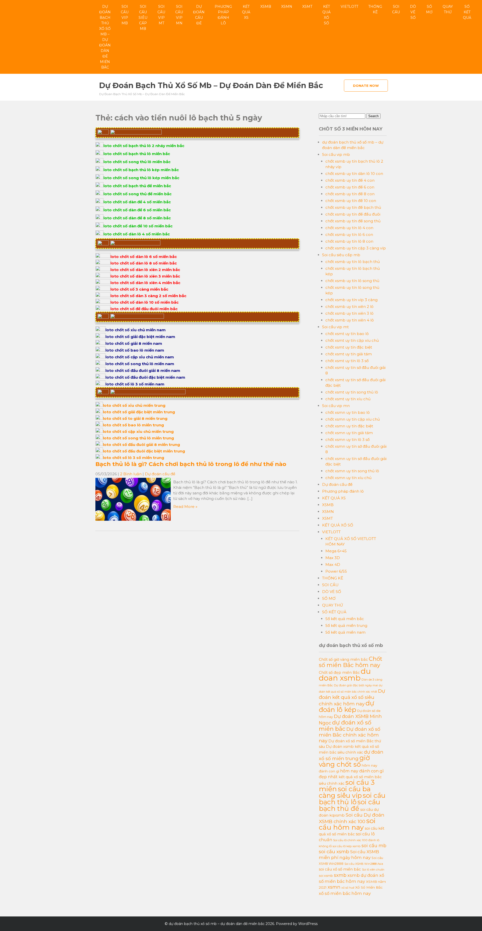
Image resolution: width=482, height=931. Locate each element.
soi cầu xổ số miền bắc (340, 869)
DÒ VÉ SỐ (413, 12)
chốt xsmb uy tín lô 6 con (349, 234)
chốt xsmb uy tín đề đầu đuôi (352, 214)
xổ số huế (347, 887)
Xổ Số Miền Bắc (369, 887)
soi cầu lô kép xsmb (346, 846)
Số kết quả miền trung (346, 625)
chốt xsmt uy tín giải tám (348, 354)
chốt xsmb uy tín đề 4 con (350, 180)
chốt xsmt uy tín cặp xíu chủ (352, 340)
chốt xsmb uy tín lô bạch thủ (352, 261)
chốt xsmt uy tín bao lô (347, 333)
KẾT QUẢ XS (246, 12)
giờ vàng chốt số (344, 761)
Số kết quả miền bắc (344, 618)
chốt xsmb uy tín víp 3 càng (351, 299)
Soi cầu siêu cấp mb (143, 17)
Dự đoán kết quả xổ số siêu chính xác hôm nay (352, 697)
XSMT (307, 6)
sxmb (340, 875)
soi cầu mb (374, 845)
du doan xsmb (345, 674)
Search (373, 116)
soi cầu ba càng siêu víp (345, 792)
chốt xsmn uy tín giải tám (349, 432)
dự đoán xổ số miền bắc (345, 725)
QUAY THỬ (448, 9)
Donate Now (366, 86)
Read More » (185, 506)
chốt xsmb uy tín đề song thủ (353, 221)
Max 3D (332, 557)
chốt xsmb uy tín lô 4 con (349, 227)
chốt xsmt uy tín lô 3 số (347, 360)
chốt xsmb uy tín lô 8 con (349, 241)
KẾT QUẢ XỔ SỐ (326, 14)
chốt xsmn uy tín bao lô (347, 412)
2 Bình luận (131, 474)
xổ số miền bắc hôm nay (345, 893)
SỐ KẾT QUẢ (467, 12)
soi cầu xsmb (334, 851)
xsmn (334, 887)
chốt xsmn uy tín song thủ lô (352, 471)
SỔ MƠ (429, 9)
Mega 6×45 (336, 551)
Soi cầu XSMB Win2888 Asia (363, 864)
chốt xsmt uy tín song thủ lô (351, 392)
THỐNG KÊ (375, 9)
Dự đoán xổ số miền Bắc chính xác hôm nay (349, 735)
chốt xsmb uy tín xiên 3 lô (349, 313)
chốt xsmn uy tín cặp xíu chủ (352, 419)
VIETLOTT (349, 6)
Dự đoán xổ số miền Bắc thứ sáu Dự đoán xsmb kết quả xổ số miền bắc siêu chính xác (350, 747)
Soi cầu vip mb (125, 14)
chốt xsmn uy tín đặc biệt (349, 426)
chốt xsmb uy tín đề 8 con (350, 193)
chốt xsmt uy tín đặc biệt (348, 347)
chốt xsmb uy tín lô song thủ (352, 280)
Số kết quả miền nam (345, 632)
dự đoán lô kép (346, 706)
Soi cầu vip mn (179, 14)
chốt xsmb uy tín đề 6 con (349, 187)
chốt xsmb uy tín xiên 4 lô (349, 320)
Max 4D (332, 564)
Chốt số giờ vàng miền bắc (343, 659)
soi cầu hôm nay (347, 824)
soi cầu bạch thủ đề (349, 805)
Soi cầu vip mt (161, 14)
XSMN (286, 6)
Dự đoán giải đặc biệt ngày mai (356, 685)
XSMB (265, 6)
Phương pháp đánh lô (223, 14)
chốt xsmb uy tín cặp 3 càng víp (355, 248)
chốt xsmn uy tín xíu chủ (348, 477)
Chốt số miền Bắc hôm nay (350, 662)
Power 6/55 (336, 571)
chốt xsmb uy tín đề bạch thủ (353, 207)
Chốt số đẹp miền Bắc (339, 672)
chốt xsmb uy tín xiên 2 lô (349, 306)
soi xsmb (326, 876)
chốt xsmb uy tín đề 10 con (350, 200)
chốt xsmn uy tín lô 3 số (347, 439)
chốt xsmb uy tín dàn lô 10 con (354, 173)
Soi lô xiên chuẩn (373, 869)
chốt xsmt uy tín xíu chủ (348, 398)
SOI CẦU (396, 9)
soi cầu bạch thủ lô (352, 798)
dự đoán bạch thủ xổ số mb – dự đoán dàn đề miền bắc (105, 37)
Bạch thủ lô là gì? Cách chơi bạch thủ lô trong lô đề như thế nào (190, 464)
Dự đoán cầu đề (199, 14)
